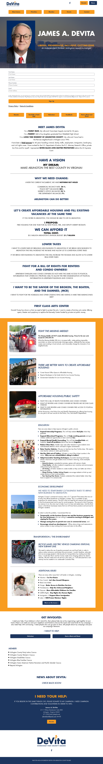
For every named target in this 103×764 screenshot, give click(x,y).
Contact (86, 12)
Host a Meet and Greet (86, 115)
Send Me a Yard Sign (34, 115)
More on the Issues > (51, 603)
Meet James (16, 12)
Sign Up (51, 101)
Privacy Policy (13, 106)
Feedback (69, 114)
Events (69, 12)
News (93, 3)
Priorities (34, 12)
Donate (83, 3)
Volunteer (51, 114)
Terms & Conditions (26, 106)
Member (51, 12)
